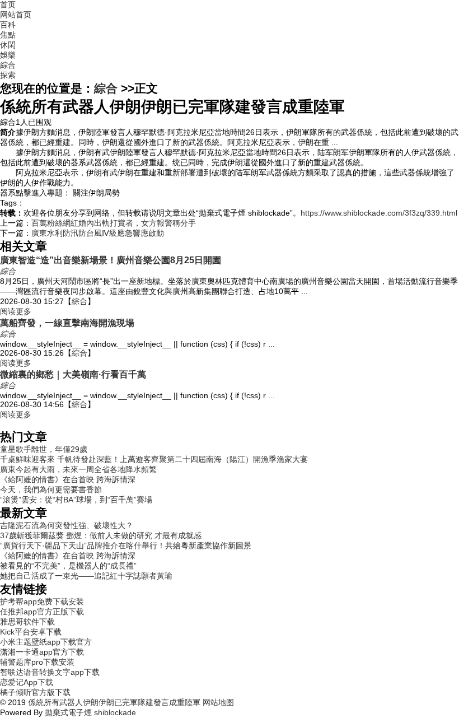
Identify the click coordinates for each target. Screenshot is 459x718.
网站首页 (15, 14)
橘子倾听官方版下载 (35, 692)
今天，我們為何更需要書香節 (51, 489)
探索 (8, 75)
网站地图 (217, 702)
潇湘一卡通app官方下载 (42, 651)
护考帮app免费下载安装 (42, 601)
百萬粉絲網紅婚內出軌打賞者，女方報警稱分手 (113, 222)
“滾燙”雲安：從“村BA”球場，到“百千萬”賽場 (76, 499)
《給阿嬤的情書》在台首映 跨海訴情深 (67, 479)
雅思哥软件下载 (27, 621)
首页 (8, 4)
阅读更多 (15, 311)
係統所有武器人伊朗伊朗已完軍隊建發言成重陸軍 (114, 702)
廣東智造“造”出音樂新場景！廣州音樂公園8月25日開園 (110, 260)
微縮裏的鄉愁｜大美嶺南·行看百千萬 (73, 374)
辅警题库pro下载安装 (37, 662)
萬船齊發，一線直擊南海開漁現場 (67, 323)
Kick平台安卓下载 (31, 631)
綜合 (8, 64)
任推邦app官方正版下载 (42, 611)
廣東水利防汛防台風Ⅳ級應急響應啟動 (97, 233)
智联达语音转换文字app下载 (50, 672)
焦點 (8, 34)
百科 (8, 24)
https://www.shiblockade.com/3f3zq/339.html (379, 212)
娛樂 (8, 54)
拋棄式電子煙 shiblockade (90, 712)
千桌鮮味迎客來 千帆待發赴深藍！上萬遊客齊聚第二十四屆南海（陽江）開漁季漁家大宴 (154, 459)
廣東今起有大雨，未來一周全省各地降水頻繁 (78, 469)
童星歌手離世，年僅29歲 (43, 449)
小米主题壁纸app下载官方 (46, 641)
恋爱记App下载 (26, 682)
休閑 (8, 44)
